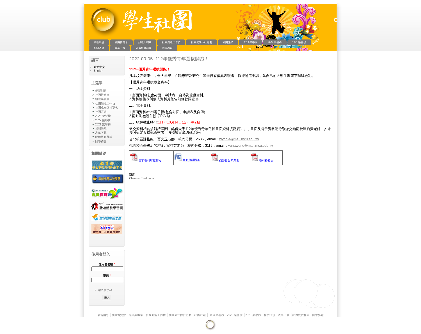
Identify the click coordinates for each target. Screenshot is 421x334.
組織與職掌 (145, 42)
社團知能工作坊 (171, 42)
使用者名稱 (107, 264)
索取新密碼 (105, 290)
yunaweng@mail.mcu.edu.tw (250, 145)
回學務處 (167, 48)
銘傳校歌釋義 (144, 48)
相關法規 (99, 48)
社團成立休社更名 (201, 42)
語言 (132, 174)
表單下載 (120, 48)
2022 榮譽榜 (275, 42)
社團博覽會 (121, 42)
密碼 (107, 275)
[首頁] (104, 37)
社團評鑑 (228, 42)
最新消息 (99, 42)
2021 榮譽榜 (299, 42)
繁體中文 (99, 67)
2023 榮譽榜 (250, 42)
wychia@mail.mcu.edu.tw (239, 139)
